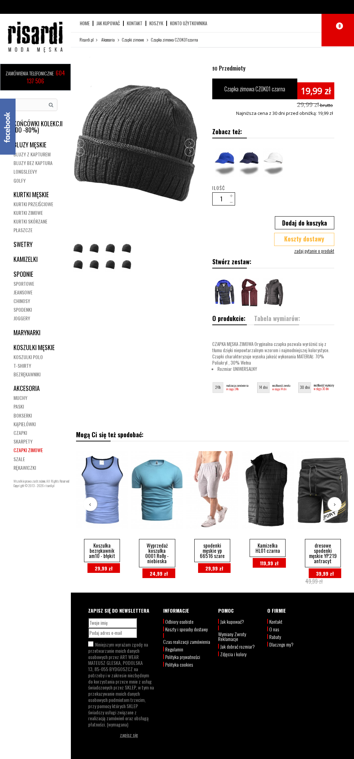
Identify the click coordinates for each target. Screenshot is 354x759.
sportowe (23, 283)
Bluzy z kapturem (31, 154)
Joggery (21, 318)
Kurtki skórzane (30, 221)
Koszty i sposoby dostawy (186, 629)
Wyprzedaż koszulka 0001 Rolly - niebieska (157, 553)
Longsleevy (25, 171)
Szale (19, 459)
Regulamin (174, 649)
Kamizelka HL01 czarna (267, 547)
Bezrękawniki (26, 374)
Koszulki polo (28, 356)
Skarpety (22, 441)
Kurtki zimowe (28, 212)
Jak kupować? (232, 621)
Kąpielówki (24, 424)
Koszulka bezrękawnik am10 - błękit (102, 550)
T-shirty (22, 365)
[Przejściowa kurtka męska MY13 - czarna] (273, 293)
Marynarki (26, 332)
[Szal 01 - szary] (249, 293)
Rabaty (275, 636)
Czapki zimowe (28, 450)
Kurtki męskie (31, 194)
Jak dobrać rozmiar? (237, 646)
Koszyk (156, 23)
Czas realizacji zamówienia (186, 641)
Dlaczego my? (281, 644)
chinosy (21, 300)
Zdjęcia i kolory (233, 654)
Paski (18, 406)
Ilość (218, 188)
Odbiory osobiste (179, 621)
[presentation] (90, 504)
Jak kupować (108, 23)
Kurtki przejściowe (33, 204)
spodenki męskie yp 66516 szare (212, 550)
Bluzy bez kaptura (33, 162)
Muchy (20, 397)
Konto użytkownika (188, 23)
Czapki (20, 432)
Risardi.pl (87, 40)
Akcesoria (26, 388)
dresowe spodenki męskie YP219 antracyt (323, 553)
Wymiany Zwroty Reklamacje (232, 636)
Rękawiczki (24, 467)
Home (85, 23)
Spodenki (22, 309)
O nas (274, 629)
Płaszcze (22, 230)
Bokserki (22, 415)
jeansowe (22, 292)
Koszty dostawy (304, 238)
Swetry (22, 244)
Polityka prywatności (182, 656)
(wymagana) (121, 684)
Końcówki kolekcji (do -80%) (38, 126)
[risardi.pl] (35, 38)
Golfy (19, 180)
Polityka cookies (179, 664)
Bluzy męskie (29, 144)
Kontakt (134, 23)
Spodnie (23, 273)
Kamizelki (25, 259)
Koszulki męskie (34, 347)
